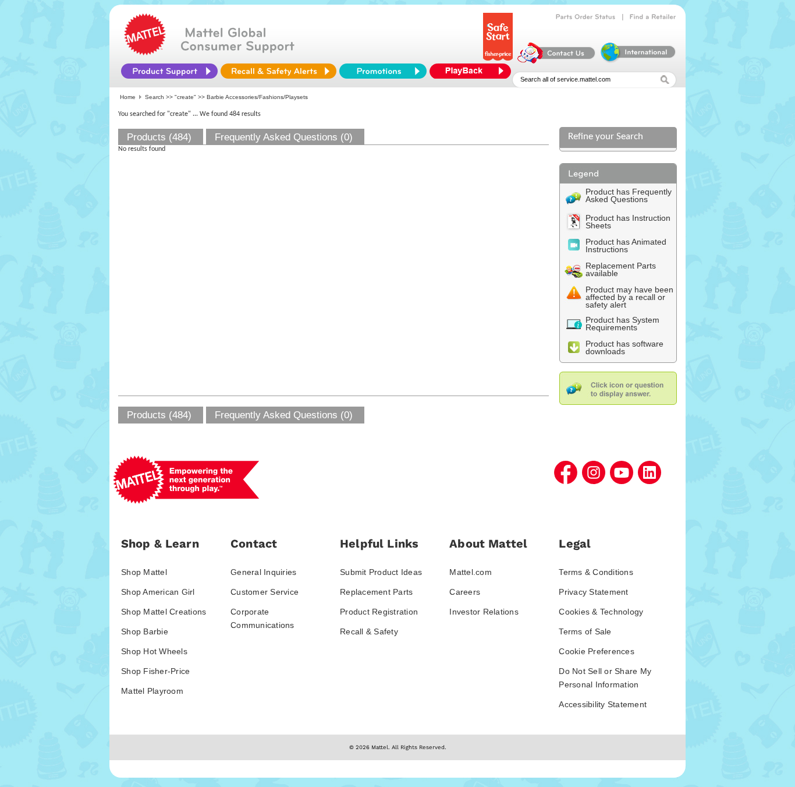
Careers (464, 592)
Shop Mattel (144, 572)
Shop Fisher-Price (155, 671)
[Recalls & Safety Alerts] (278, 71)
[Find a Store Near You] (653, 17)
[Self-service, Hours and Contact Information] (556, 60)
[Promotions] (383, 71)
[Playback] (473, 71)
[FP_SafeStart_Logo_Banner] (499, 60)
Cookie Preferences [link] (596, 651)
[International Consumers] (637, 60)
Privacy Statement (593, 592)
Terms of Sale (585, 631)
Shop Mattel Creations (163, 611)
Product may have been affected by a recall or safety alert (629, 297)
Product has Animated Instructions (625, 245)
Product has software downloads (624, 347)
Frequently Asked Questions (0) (284, 137)
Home (128, 97)
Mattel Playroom (152, 691)
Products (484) (159, 137)
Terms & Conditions (596, 572)
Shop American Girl (158, 592)
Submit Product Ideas (381, 572)
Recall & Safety (369, 631)
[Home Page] (145, 52)
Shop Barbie (144, 631)
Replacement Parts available (620, 269)
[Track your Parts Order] (586, 17)
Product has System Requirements (622, 323)
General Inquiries (263, 572)
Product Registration (379, 611)
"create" (185, 97)
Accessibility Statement (603, 704)
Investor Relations (484, 611)
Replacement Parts (376, 592)
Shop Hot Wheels (154, 651)
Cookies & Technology (601, 611)
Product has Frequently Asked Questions (628, 195)
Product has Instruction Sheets (627, 221)
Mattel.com (470, 572)
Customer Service (264, 592)
